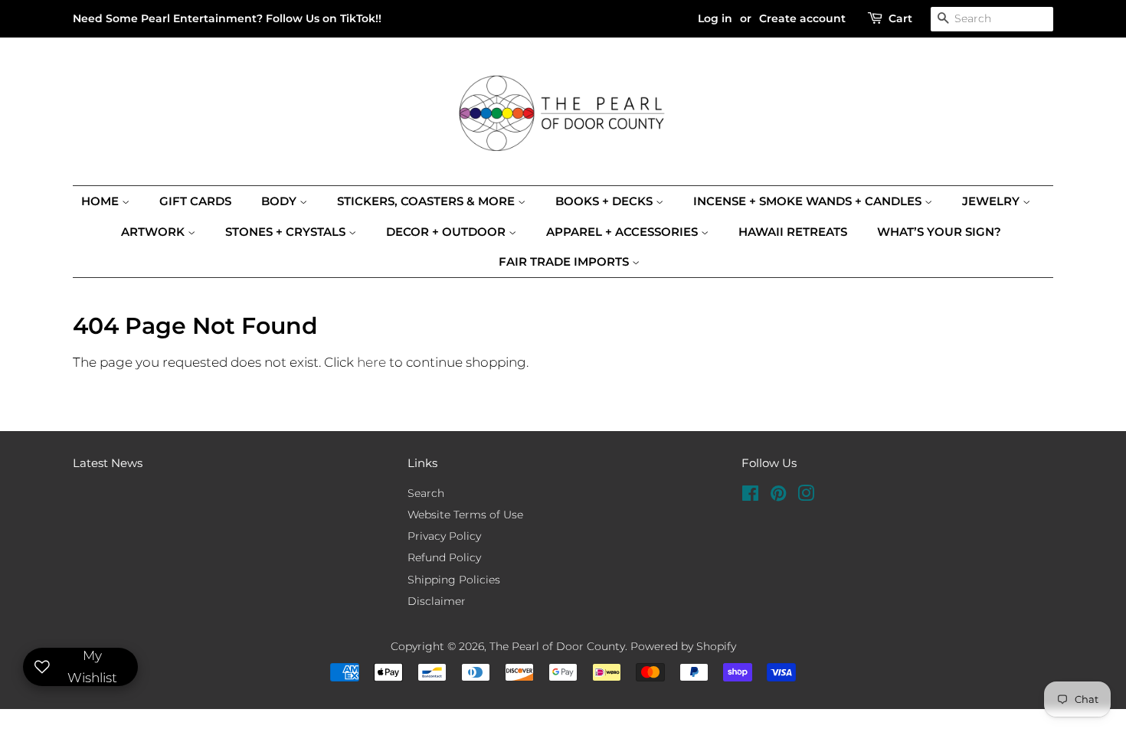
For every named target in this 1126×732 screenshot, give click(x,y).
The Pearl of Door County (557, 646)
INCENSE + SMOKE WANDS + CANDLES (809, 201)
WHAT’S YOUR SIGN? (939, 231)
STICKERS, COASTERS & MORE (427, 201)
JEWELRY (992, 201)
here (371, 362)
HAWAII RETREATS (792, 231)
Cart (900, 18)
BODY (280, 201)
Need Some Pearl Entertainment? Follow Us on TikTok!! (227, 18)
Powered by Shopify (683, 646)
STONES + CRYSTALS (287, 231)
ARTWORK (154, 231)
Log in (715, 18)
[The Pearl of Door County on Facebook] (750, 496)
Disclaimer (437, 601)
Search (426, 493)
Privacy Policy (444, 536)
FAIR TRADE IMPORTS (565, 261)
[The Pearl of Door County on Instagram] (805, 496)
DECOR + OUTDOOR (447, 231)
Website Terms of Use (465, 514)
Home (101, 201)
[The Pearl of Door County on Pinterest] (778, 496)
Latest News (107, 463)
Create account (802, 18)
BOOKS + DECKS (605, 201)
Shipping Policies (454, 580)
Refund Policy (444, 557)
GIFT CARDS (195, 201)
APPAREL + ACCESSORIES (623, 231)
